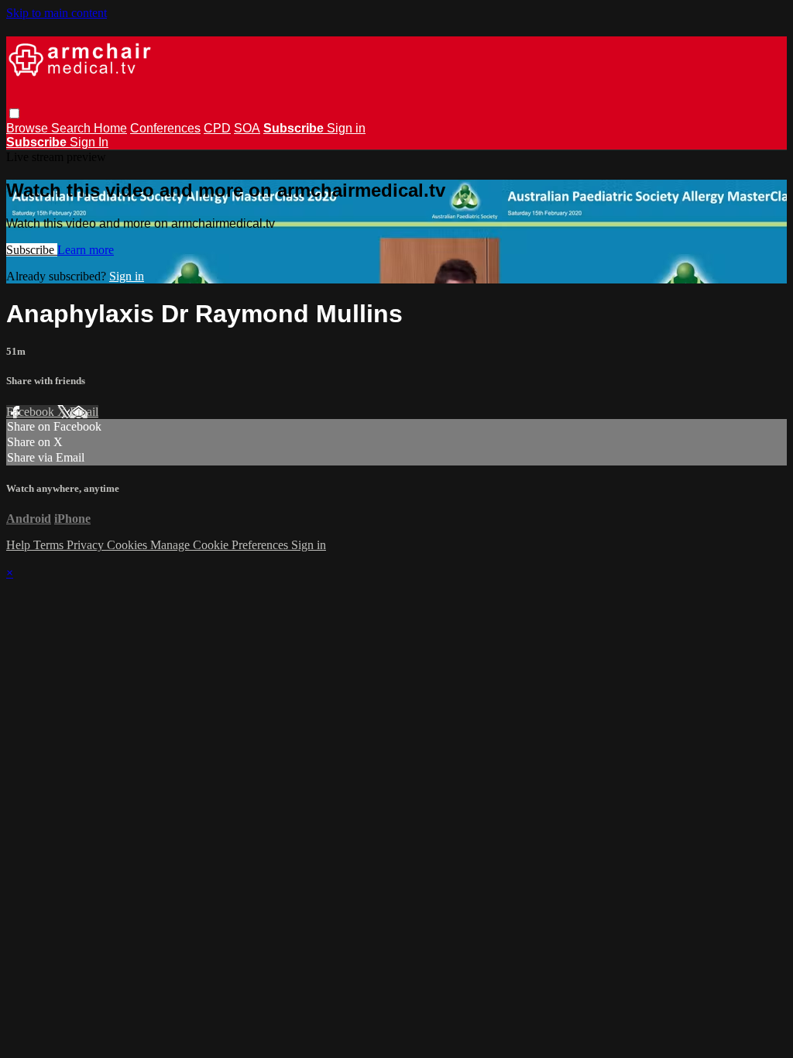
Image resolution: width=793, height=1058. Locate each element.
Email (84, 411)
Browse (28, 128)
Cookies (128, 544)
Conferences (165, 128)
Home (110, 128)
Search (72, 128)
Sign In (89, 142)
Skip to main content (56, 12)
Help (19, 544)
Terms (50, 544)
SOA (247, 128)
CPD (217, 128)
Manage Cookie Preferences (220, 544)
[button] (14, 113)
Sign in (346, 128)
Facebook (31, 411)
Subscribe (31, 249)
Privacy (87, 544)
